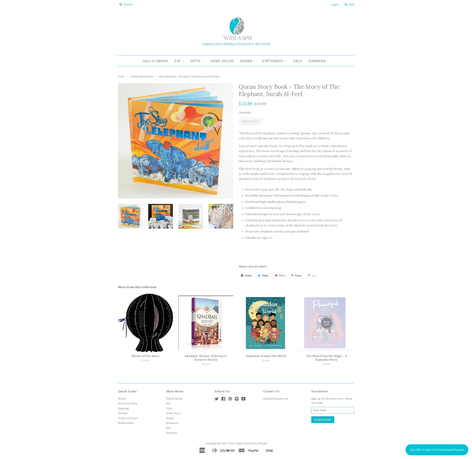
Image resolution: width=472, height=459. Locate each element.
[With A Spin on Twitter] (217, 399)
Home (121, 76)
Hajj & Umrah (155, 61)
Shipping (123, 408)
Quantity (245, 112)
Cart (351, 4)
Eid (178, 61)
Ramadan (318, 61)
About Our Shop (127, 403)
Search (122, 398)
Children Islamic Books (141, 76)
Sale (297, 61)
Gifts (196, 61)
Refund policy (126, 423)
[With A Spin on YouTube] (243, 399)
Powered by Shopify (255, 443)
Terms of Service (128, 418)
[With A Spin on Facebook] (223, 399)
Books (246, 61)
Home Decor (222, 61)
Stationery (273, 61)
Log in (335, 4)
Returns (122, 413)
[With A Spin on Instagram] (237, 399)
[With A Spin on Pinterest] (230, 399)
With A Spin (235, 443)
